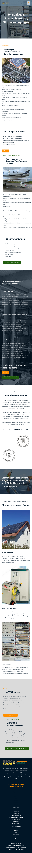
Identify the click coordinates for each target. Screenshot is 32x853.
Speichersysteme (16, 815)
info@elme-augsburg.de (16, 786)
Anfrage (16, 804)
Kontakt (16, 802)
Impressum (16, 800)
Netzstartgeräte (9, 250)
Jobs (16, 798)
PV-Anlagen (16, 811)
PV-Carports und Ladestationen (12, 138)
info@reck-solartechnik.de (16, 784)
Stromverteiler (16, 823)
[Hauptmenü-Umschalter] (28, 3)
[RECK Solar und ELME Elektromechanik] (6, 3)
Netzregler (16, 821)
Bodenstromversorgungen (12, 248)
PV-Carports (16, 813)
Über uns (16, 796)
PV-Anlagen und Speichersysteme (13, 136)
